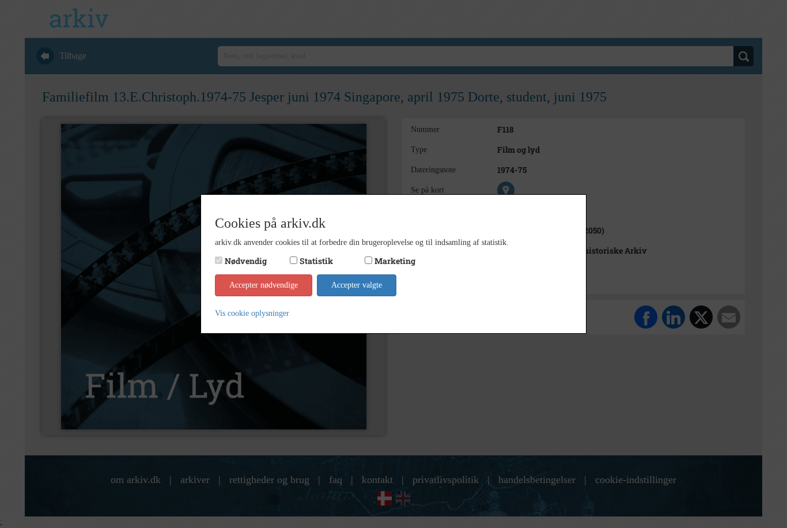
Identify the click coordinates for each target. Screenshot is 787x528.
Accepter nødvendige (263, 285)
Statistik (316, 260)
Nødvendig (246, 260)
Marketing (394, 260)
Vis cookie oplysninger (252, 313)
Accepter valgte (356, 285)
